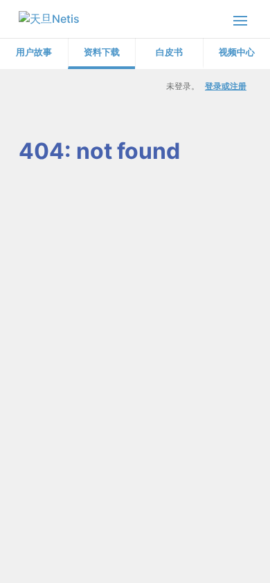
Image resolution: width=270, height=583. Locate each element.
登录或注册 (225, 86)
